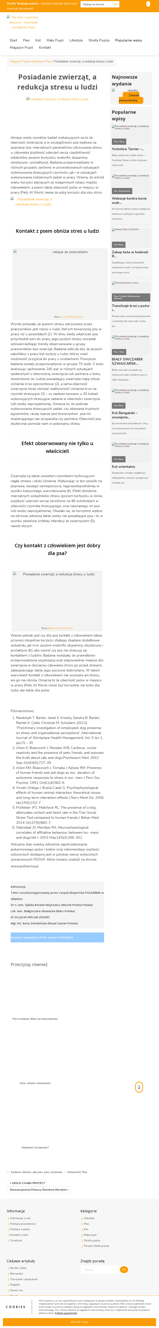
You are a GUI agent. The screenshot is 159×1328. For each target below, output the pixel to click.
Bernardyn (16, 1273)
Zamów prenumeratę (129, 97)
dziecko (26, 1172)
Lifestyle (89, 1218)
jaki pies (38, 1172)
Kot (86, 1229)
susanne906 (66, 316)
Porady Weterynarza (96, 1246)
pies (46, 1172)
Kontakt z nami (19, 1235)
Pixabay (79, 316)
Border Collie (18, 1268)
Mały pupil (90, 1235)
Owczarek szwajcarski (24, 1279)
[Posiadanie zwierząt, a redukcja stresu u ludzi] (57, 113)
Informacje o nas (20, 1218)
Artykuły (37, 61)
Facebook (16, 1240)
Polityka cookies (20, 1229)
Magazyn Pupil (19, 61)
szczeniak (56, 1172)
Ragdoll (15, 1285)
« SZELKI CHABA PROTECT (27, 1183)
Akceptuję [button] (79, 1322)
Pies (48, 61)
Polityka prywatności (66, 1313)
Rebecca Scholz (55, 628)
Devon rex (16, 1290)
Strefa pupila (92, 1240)
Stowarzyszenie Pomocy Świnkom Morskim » (39, 1190)
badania (16, 1172)
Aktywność (74, 1172)
